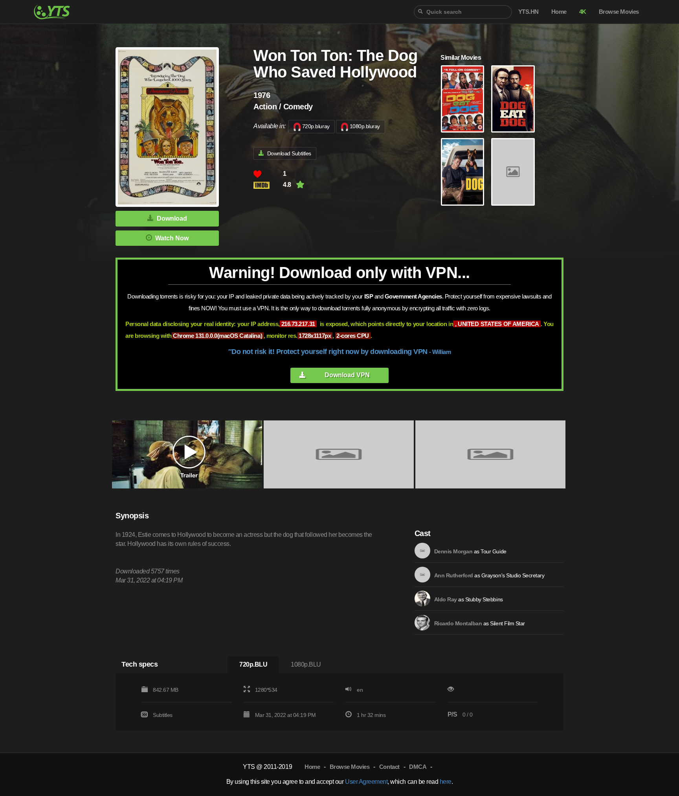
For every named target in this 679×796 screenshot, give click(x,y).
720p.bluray (316, 126)
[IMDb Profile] (422, 550)
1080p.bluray (365, 126)
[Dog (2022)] (462, 172)
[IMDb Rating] (268, 185)
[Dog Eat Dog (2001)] (462, 99)
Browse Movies (350, 766)
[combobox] (463, 12)
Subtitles (163, 715)
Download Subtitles (289, 153)
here (445, 781)
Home (312, 766)
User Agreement (366, 781)
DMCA (417, 766)
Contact (389, 766)
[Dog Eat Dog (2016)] (512, 99)
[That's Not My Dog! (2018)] (512, 172)
